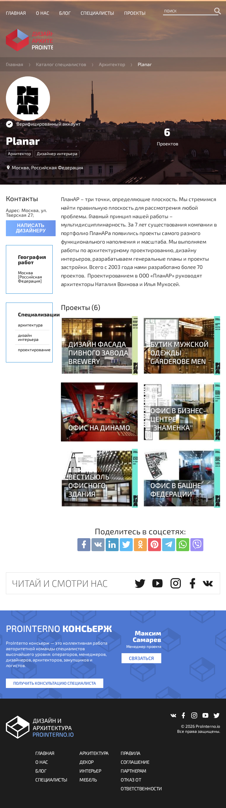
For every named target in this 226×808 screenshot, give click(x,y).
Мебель (88, 779)
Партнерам (133, 770)
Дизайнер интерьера (57, 153)
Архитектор (112, 64)
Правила (130, 753)
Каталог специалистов (61, 64)
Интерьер (90, 770)
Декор (86, 762)
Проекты (135, 13)
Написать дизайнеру (31, 228)
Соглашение (135, 762)
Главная (16, 13)
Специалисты (97, 13)
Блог (65, 13)
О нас (42, 13)
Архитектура (94, 753)
